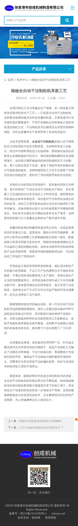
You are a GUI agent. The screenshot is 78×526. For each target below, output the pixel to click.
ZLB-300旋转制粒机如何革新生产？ (41, 427)
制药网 (36, 517)
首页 (11, 79)
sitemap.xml (58, 513)
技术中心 (22, 79)
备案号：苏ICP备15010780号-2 (28, 513)
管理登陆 (50, 517)
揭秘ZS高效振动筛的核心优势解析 (40, 421)
